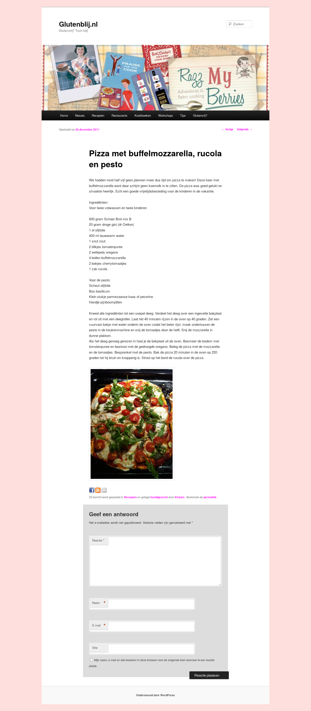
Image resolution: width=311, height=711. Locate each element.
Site (94, 647)
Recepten (98, 115)
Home (64, 115)
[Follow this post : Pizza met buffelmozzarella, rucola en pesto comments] (98, 491)
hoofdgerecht (159, 497)
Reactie (98, 540)
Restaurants (119, 115)
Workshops (165, 115)
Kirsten (180, 497)
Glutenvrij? (200, 115)
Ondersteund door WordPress (155, 695)
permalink (210, 497)
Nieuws (80, 115)
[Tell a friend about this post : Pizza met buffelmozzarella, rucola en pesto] (104, 491)
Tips (183, 115)
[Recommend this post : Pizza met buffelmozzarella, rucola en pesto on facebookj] (91, 491)
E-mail (99, 625)
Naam (99, 602)
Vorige (227, 129)
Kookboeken (143, 115)
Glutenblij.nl (78, 24)
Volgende (244, 129)
